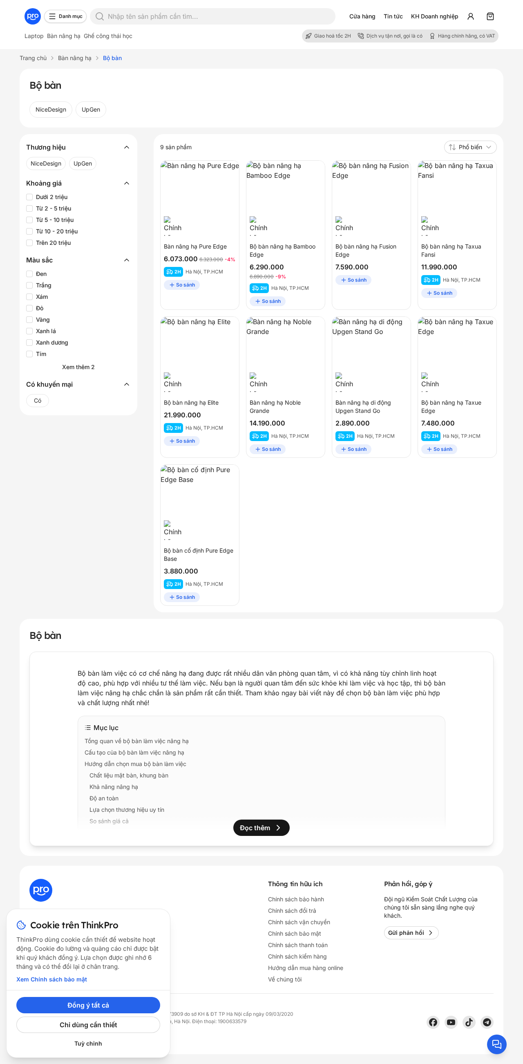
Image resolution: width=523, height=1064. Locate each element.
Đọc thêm (255, 828)
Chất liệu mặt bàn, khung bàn (128, 775)
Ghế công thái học (108, 35)
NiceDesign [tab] (51, 109)
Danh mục (71, 16)
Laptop (34, 35)
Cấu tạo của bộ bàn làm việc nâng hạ (134, 752)
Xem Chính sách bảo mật (51, 979)
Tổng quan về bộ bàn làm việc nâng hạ (137, 740)
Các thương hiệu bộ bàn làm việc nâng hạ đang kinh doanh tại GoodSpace (184, 843)
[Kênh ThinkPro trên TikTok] (469, 1022)
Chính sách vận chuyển (299, 921)
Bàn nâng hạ (63, 35)
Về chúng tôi (285, 979)
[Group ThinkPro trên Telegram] (487, 1022)
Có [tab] (37, 400)
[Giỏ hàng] (490, 16)
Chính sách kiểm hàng (297, 956)
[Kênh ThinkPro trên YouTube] (451, 1022)
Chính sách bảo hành (117, 832)
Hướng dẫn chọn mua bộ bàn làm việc (135, 763)
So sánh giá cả (109, 821)
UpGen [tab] (91, 109)
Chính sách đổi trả (292, 910)
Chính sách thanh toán (298, 944)
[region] (261, 109)
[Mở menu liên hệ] (497, 1044)
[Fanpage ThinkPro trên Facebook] (433, 1022)
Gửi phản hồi (406, 932)
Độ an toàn (103, 798)
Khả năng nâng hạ (113, 786)
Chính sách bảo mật (294, 933)
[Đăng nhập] (471, 16)
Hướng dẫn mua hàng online (305, 967)
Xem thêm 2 (78, 366)
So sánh (185, 285)
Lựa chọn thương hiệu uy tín (126, 809)
